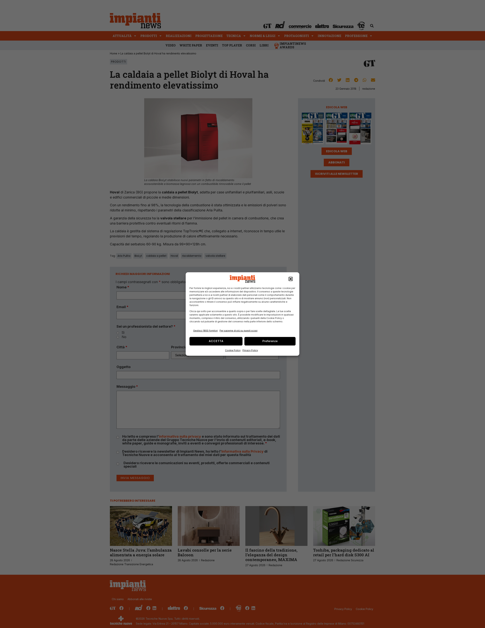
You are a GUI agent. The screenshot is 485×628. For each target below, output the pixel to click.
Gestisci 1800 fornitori (205, 330)
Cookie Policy (233, 350)
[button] (291, 279)
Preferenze (270, 341)
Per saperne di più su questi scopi (238, 330)
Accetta (216, 341)
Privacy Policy (250, 350)
